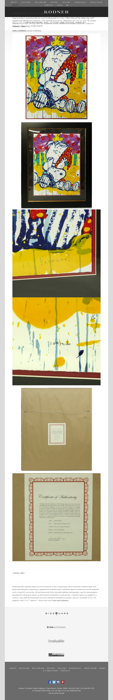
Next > (23, 573)
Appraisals (75, 668)
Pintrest (62, 682)
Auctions (24, 668)
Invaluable (56, 641)
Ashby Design (59, 693)
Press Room (90, 668)
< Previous (15, 573)
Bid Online (38, 668)
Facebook (49, 682)
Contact (65, 671)
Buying (51, 668)
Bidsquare (56, 614)
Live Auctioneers (56, 627)
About (13, 668)
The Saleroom (56, 655)
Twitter (54, 682)
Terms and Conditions (60, 601)
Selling (62, 668)
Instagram (58, 682)
